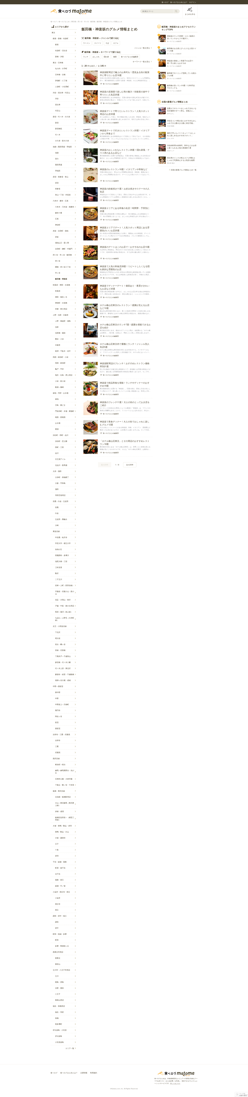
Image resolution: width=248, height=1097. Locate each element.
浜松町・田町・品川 (60, 435)
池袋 (57, 152)
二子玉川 (58, 579)
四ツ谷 (57, 261)
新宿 (57, 122)
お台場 (57, 423)
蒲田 (57, 489)
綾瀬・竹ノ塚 (60, 886)
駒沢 (57, 573)
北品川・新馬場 (61, 465)
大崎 (57, 525)
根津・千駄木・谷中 (63, 351)
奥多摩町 (58, 1024)
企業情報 (83, 1072)
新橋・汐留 (59, 56)
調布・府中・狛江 (60, 916)
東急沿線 (56, 531)
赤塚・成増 (59, 811)
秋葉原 (57, 291)
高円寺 (57, 710)
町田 (57, 940)
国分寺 (57, 904)
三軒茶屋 (58, 567)
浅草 (57, 327)
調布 (57, 922)
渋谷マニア (170, 151)
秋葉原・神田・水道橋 (61, 285)
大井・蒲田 (57, 471)
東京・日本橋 (58, 62)
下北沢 (57, 632)
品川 (57, 453)
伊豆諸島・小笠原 (60, 1030)
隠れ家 (106, 56)
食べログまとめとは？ (178, 2)
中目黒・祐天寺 (61, 537)
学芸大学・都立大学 (63, 543)
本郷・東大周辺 (61, 309)
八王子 (57, 994)
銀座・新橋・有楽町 (60, 38)
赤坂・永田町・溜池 (60, 230)
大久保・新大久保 (62, 140)
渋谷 (57, 98)
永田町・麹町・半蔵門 (63, 248)
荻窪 (57, 722)
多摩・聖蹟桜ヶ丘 (62, 946)
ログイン (192, 2)
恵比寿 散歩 (171, 163)
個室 (115, 56)
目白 (57, 158)
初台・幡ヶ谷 (60, 644)
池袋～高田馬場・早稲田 (62, 146)
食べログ (165, 2)
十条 (57, 849)
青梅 (57, 1018)
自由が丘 (58, 549)
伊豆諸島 (58, 1036)
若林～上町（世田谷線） (64, 585)
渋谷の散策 (170, 126)
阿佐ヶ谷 (58, 716)
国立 (57, 910)
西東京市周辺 (58, 952)
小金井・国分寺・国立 (61, 892)
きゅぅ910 (170, 138)
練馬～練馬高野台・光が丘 (64, 771)
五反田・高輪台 (61, 519)
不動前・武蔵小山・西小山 (64, 592)
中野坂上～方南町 (62, 704)
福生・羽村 (59, 1012)
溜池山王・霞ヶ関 (62, 242)
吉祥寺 (57, 740)
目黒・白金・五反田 (60, 501)
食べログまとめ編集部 (129, 56)
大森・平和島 (60, 483)
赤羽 (57, 855)
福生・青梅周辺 (59, 1006)
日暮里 (57, 345)
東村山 (57, 964)
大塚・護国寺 (60, 837)
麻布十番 (58, 212)
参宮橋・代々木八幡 (63, 662)
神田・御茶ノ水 (61, 297)
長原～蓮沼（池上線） (63, 611)
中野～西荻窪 (58, 686)
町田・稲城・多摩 (60, 934)
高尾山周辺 (59, 1000)
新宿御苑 (58, 128)
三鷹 (57, 746)
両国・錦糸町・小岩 (60, 357)
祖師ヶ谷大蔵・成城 (63, 680)
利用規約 (93, 1072)
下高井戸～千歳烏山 (63, 656)
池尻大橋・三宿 (61, 561)
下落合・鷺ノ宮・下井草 (64, 785)
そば (107, 43)
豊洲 (57, 429)
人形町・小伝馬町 (62, 86)
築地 (57, 399)
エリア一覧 (69, 1048)
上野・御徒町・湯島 (63, 321)
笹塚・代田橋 (60, 650)
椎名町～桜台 (60, 764)
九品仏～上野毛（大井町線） (64, 619)
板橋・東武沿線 (59, 791)
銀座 (57, 44)
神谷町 (57, 224)
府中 (57, 928)
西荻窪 (57, 728)
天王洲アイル (60, 459)
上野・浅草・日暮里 (60, 315)
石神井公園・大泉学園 (63, 779)
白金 (57, 513)
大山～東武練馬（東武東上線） (64, 804)
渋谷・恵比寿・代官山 (61, 92)
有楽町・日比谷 (61, 50)
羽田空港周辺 (60, 495)
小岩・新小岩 (60, 381)
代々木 (57, 134)
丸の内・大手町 (61, 68)
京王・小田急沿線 (60, 626)
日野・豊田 (59, 988)
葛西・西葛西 (60, 417)
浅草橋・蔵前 (60, 333)
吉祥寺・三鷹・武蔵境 (61, 734)
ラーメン (86, 43)
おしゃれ (96, 56)
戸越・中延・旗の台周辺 (64, 605)
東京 (53, 32)
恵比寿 (57, 104)
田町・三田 (59, 447)
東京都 (73, 21)
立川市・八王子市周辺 (61, 970)
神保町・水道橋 (61, 302)
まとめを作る (190, 14)
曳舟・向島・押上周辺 (63, 375)
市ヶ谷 (57, 272)
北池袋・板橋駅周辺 (63, 797)
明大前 (57, 638)
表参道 (57, 188)
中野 (57, 698)
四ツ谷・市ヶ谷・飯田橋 (86, 21)
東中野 (57, 692)
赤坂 (57, 237)
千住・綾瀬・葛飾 (60, 861)
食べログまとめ (71, 11)
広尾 (57, 218)
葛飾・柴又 (59, 879)
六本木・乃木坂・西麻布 (64, 206)
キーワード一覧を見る (141, 61)
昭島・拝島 (59, 982)
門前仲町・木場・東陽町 (64, 411)
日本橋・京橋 (60, 74)
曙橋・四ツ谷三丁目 (63, 267)
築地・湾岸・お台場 (60, 393)
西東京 (57, 958)
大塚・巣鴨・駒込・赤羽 (62, 825)
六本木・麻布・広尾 (60, 200)
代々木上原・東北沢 (63, 668)
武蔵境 (57, 752)
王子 (57, 844)
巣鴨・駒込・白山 (62, 831)
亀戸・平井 (59, 369)
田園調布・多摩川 (62, 555)
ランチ (85, 56)
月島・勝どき (60, 405)
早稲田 (57, 170)
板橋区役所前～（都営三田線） (64, 818)
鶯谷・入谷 (59, 339)
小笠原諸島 (59, 1042)
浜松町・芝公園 (61, 441)
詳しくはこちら (175, 1083)
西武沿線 (56, 758)
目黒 (57, 507)
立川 (57, 976)
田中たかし (170, 114)
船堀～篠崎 (59, 387)
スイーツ (97, 43)
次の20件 (129, 464)
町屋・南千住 (60, 868)
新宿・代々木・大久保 (61, 116)
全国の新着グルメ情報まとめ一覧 (183, 170)
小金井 (57, 898)
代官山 (57, 110)
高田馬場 (58, 164)
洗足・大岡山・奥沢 (63, 599)
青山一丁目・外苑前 (63, 194)
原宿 (57, 182)
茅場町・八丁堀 (61, 80)
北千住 (57, 874)
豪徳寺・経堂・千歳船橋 (64, 674)
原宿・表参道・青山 (60, 176)
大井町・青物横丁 (62, 477)
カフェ (115, 43)
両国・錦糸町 (60, 363)
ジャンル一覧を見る (142, 48)
